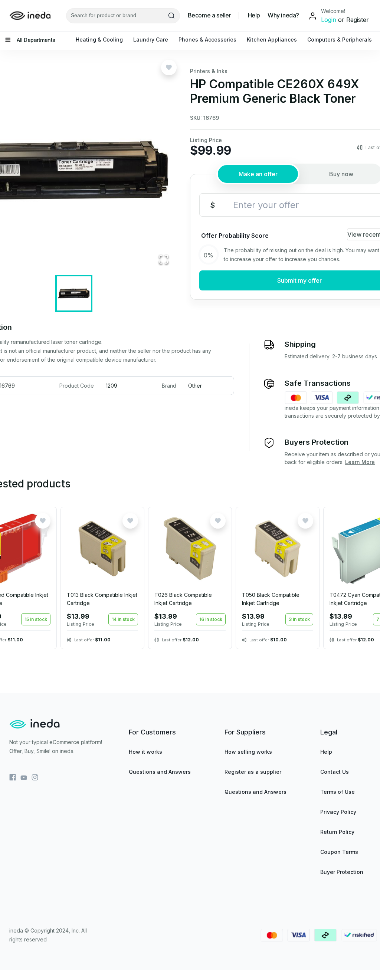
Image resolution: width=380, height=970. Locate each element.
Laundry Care (150, 39)
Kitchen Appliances (272, 39)
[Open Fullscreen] (164, 260)
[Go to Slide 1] (73, 293)
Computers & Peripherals (339, 39)
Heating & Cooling (99, 39)
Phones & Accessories (207, 39)
